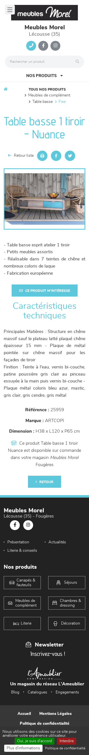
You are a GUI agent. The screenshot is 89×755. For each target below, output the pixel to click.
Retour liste (24, 155)
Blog (15, 692)
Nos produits (41, 76)
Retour (46, 482)
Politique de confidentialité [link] (65, 748)
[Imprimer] (42, 156)
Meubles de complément (49, 95)
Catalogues (37, 692)
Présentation (18, 542)
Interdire (67, 741)
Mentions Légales (55, 714)
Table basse (42, 102)
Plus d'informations (23, 748)
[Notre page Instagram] (55, 46)
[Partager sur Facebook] (56, 156)
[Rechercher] (78, 62)
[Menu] (10, 10)
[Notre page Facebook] (43, 46)
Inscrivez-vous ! (47, 653)
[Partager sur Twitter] (70, 156)
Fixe (62, 102)
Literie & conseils (22, 550)
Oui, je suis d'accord (34, 741)
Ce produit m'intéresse (47, 291)
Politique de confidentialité (44, 723)
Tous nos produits (47, 89)
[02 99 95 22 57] (31, 46)
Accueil (24, 714)
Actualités (57, 542)
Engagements (67, 692)
